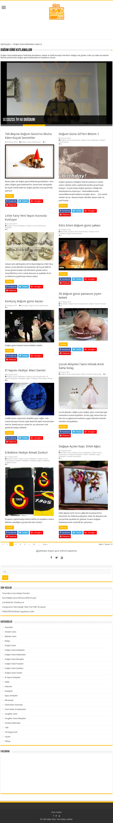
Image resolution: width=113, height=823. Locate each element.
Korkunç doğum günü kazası (24, 301)
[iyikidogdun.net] (56, 11)
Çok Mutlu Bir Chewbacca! (13, 602)
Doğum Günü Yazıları (74, 233)
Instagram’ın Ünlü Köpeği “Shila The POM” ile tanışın (24, 607)
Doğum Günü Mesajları (90, 140)
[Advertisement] (56, 29)
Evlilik (83, 374)
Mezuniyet (97, 374)
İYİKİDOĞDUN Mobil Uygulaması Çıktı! (18, 611)
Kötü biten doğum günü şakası (79, 225)
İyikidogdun (6, 44)
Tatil (6, 727)
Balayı (7, 641)
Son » (45, 544)
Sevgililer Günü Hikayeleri (15, 718)
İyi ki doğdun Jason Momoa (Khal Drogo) (19, 598)
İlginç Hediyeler (32, 378)
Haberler (8, 228)
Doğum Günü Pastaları (97, 304)
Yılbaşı (50, 378)
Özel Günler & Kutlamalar (15, 709)
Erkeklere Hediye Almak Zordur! (26, 452)
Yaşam (7, 737)
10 (34, 544)
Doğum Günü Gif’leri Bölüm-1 (79, 134)
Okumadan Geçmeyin (14, 705)
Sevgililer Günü (10, 463)
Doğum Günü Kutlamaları (31, 142)
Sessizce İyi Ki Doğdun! (19, 120)
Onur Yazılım (56, 812)
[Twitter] (56, 557)
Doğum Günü (10, 645)
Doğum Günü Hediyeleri (16, 226)
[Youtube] (61, 557)
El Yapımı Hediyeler (75, 454)
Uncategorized (11, 732)
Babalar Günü (12, 459)
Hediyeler (21, 378)
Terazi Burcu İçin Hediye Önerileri (16, 593)
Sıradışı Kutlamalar (74, 456)
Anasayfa (64, 232)
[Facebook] (51, 557)
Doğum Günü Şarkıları (14, 668)
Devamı (9, 196)
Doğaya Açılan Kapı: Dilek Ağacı (80, 446)
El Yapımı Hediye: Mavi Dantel (25, 370)
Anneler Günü (66, 453)
